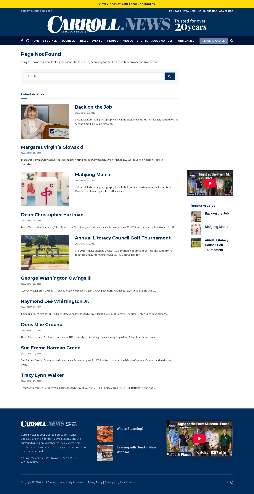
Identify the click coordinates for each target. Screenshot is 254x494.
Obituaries (186, 40)
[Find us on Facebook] (22, 40)
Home (36, 40)
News (84, 40)
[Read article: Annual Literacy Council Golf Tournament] (45, 252)
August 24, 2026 (86, 243)
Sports (142, 40)
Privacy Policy (95, 482)
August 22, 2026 (32, 307)
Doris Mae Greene (41, 324)
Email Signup (192, 11)
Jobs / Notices (162, 40)
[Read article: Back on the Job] (45, 121)
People (112, 40)
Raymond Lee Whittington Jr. (55, 301)
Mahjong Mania (92, 174)
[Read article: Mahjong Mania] (45, 189)
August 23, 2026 (32, 283)
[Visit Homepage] (127, 24)
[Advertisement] (210, 107)
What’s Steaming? (130, 429)
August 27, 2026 (86, 112)
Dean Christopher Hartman (52, 214)
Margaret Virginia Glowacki (52, 147)
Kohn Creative (127, 482)
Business (68, 40)
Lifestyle (50, 40)
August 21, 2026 (32, 353)
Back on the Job (93, 107)
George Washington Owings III (56, 278)
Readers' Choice (213, 40)
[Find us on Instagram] (27, 40)
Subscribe (210, 11)
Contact (175, 11)
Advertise (226, 11)
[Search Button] (231, 40)
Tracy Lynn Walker (42, 375)
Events (96, 40)
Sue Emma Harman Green (51, 347)
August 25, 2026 (32, 153)
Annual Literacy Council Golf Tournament (123, 238)
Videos (128, 40)
